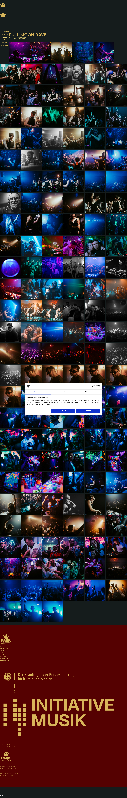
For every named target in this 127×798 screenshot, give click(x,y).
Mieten (4, 42)
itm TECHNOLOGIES (11, 768)
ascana (2, 768)
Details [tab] (63, 392)
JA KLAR (88, 411)
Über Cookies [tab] (89, 392)
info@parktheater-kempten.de (9, 766)
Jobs (1, 665)
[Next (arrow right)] (2, 795)
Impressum (4, 659)
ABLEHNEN (63, 411)
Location (3, 663)
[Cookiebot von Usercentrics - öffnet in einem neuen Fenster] (92, 386)
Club (4, 40)
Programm (4, 31)
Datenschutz (4, 661)
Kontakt (4, 45)
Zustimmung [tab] (37, 392)
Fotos (4, 37)
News (2, 646)
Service (2, 654)
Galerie (2, 650)
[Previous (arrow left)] (0, 795)
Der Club (3, 652)
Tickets (4, 34)
